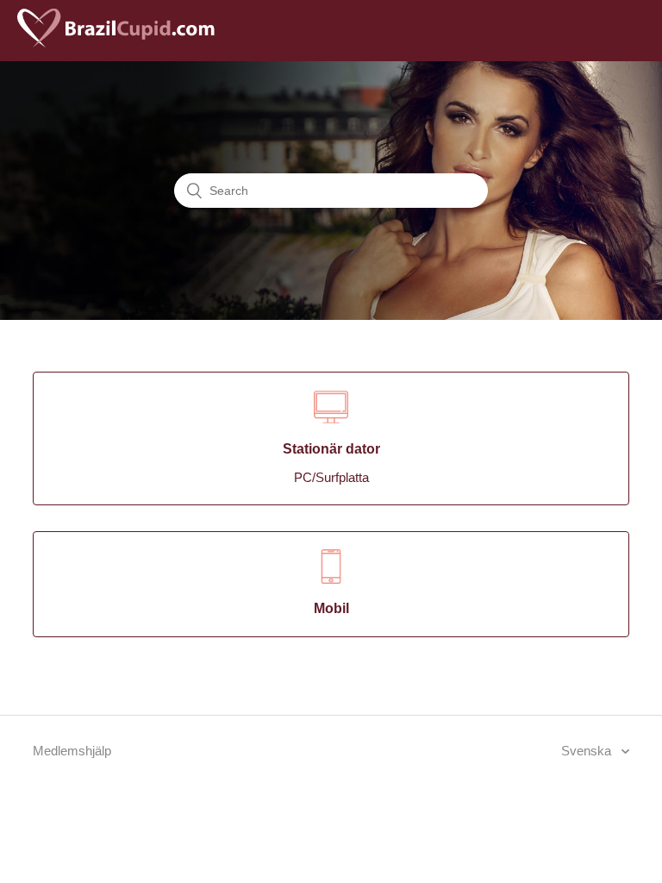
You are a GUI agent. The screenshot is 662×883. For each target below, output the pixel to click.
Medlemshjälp (72, 750)
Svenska (588, 750)
